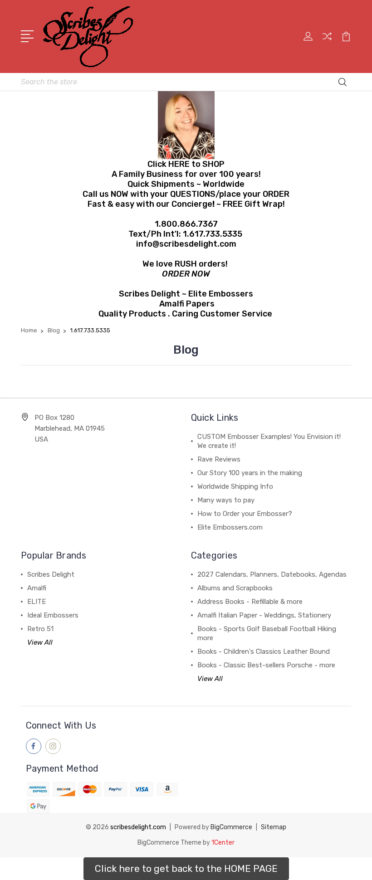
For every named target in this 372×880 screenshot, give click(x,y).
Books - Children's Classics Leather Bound (263, 651)
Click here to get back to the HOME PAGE (186, 868)
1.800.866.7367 (186, 224)
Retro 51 (40, 629)
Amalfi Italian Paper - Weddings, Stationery (264, 615)
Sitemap (273, 827)
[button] (186, 868)
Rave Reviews (218, 459)
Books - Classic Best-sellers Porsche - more (266, 665)
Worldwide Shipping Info (235, 486)
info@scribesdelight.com (186, 244)
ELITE (36, 602)
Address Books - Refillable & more (250, 602)
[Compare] (327, 41)
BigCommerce (231, 827)
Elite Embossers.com (230, 527)
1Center (223, 842)
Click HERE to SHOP (186, 164)
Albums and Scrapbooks (235, 588)
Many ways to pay (226, 500)
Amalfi (36, 588)
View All (40, 642)
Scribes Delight (50, 574)
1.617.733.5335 (212, 234)
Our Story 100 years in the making (249, 473)
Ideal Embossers (52, 615)
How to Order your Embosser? (244, 514)
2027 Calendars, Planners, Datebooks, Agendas (272, 574)
